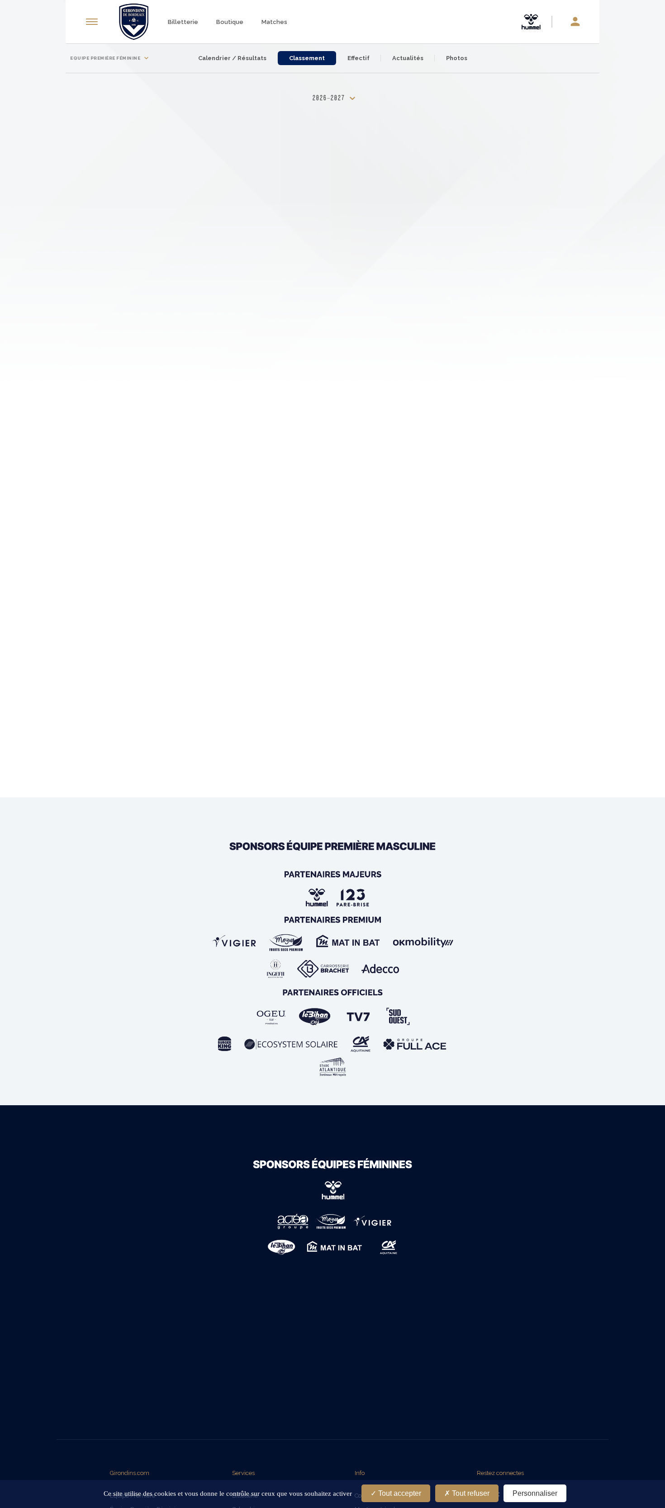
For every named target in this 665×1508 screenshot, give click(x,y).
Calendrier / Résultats (232, 58)
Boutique (229, 22)
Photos (456, 58)
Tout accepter (398, 1493)
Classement (307, 58)
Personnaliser (535, 1493)
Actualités (407, 58)
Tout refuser (469, 1493)
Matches (274, 22)
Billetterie (183, 22)
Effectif (358, 58)
